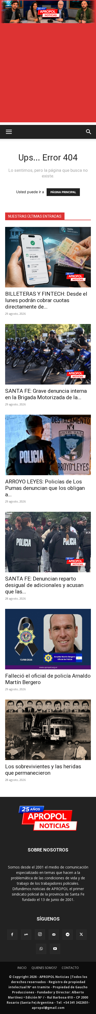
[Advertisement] (48, 74)
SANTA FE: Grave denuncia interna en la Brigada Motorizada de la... (46, 394)
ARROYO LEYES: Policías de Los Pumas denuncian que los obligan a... (45, 488)
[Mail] (54, 935)
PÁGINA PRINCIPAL (63, 192)
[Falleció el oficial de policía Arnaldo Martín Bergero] (48, 639)
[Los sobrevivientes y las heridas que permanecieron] (48, 730)
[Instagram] (40, 934)
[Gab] (26, 935)
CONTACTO (70, 968)
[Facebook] (12, 935)
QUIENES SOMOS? (44, 968)
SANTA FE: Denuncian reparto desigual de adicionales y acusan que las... (44, 585)
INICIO (22, 968)
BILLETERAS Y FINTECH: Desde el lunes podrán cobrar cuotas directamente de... (46, 300)
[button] (9, 132)
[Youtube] (55, 949)
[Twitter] (81, 935)
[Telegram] (67, 935)
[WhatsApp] (41, 949)
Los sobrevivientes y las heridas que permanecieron (43, 769)
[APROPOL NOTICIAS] (48, 12)
